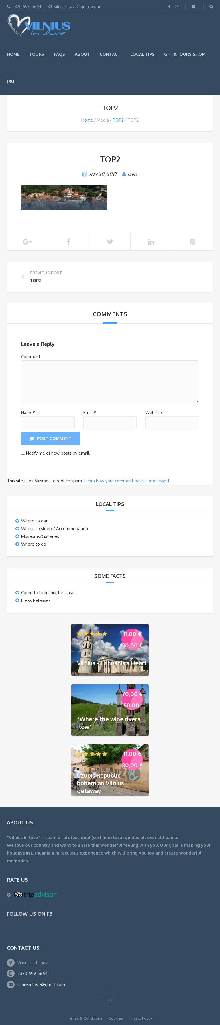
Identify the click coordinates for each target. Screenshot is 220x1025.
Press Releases (36, 600)
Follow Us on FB (29, 914)
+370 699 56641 (33, 973)
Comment (30, 356)
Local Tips (142, 54)
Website (153, 412)
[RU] (11, 81)
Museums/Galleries (40, 536)
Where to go (33, 544)
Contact (110, 54)
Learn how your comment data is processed (126, 480)
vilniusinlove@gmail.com (41, 984)
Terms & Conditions (85, 1018)
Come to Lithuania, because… (49, 592)
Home (13, 54)
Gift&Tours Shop (184, 54)
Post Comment (54, 438)
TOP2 (118, 120)
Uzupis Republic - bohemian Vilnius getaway (100, 782)
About (82, 54)
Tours (36, 54)
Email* (89, 412)
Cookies (116, 1018)
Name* (28, 412)
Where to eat (34, 521)
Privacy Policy (140, 1018)
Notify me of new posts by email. (58, 453)
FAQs (59, 54)
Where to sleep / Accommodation (54, 528)
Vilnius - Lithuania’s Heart (112, 663)
